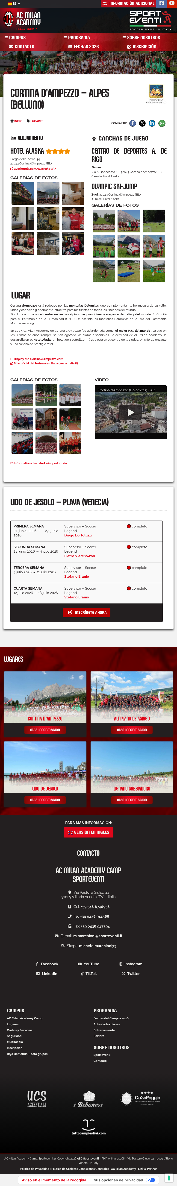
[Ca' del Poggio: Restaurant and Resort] (140, 1099)
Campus (17, 38)
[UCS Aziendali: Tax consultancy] (37, 1099)
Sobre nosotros (143, 38)
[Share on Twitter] (142, 123)
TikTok (91, 974)
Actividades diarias (107, 1024)
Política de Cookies (64, 1169)
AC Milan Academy (123, 1169)
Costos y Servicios (19, 1030)
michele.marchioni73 (97, 946)
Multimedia (15, 1042)
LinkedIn (49, 974)
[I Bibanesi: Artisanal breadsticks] (88, 1099)
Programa (78, 38)
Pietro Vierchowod (79, 556)
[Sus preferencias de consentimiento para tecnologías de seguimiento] (169, 1178)
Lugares (12, 1024)
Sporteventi (102, 1055)
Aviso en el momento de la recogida (54, 1180)
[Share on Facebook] (132, 123)
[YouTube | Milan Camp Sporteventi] (172, 4)
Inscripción (144, 47)
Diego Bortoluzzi (78, 535)
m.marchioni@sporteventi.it (97, 936)
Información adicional (131, 3)
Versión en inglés (91, 832)
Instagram (133, 964)
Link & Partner (147, 1169)
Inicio (18, 121)
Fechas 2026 (86, 47)
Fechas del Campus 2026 (111, 1018)
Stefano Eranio (76, 576)
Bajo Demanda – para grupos (27, 1054)
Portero (99, 1036)
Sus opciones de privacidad (118, 1180)
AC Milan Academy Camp (24, 1018)
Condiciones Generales (94, 1169)
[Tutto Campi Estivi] (88, 1127)
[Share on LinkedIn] (152, 123)
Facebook (49, 964)
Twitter (133, 974)
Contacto (24, 47)
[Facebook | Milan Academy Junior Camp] (161, 4)
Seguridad (14, 1036)
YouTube (91, 964)
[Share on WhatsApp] (161, 123)
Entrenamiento (104, 1030)
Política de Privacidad (34, 1169)
